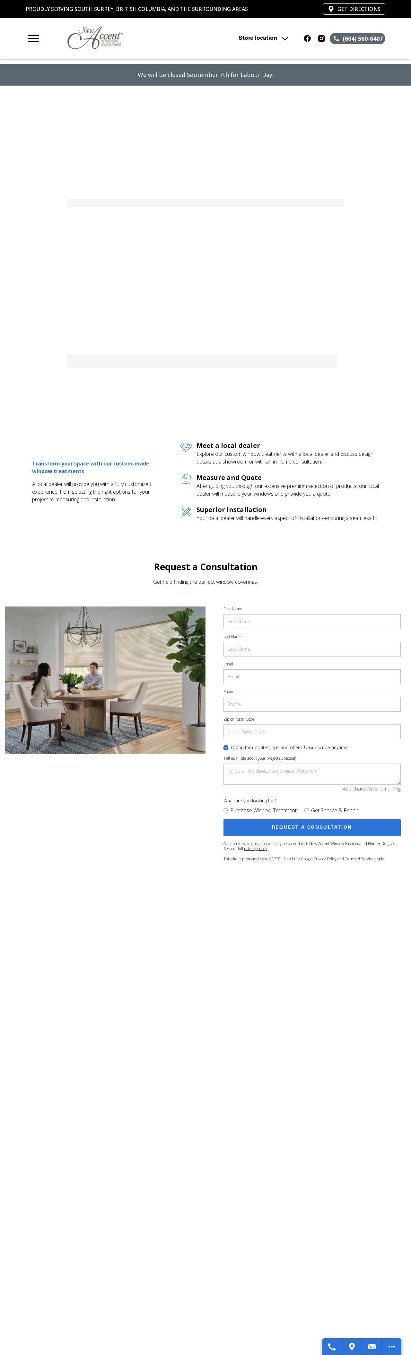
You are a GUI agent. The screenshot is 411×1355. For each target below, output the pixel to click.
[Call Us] (332, 1346)
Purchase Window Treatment (263, 810)
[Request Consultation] (372, 1346)
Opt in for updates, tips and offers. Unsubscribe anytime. (290, 747)
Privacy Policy (325, 859)
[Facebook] (307, 38)
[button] (33, 38)
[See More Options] (391, 1346)
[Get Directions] (352, 1346)
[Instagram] (321, 38)
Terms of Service (359, 859)
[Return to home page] (136, 38)
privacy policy (255, 848)
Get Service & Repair (334, 810)
